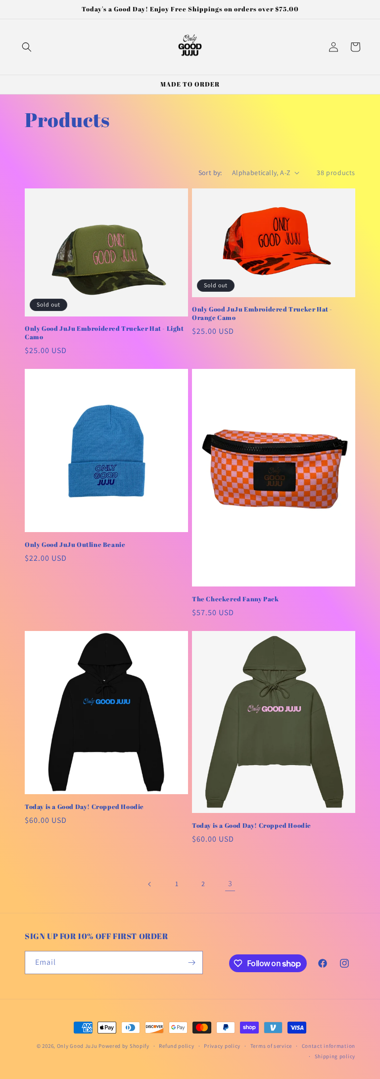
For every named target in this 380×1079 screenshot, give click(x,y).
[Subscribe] (191, 962)
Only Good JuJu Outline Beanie (75, 544)
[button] (27, 47)
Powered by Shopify (123, 1045)
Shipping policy (335, 1056)
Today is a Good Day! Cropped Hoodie (84, 807)
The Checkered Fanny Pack (235, 599)
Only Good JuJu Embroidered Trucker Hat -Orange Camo (262, 313)
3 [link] (230, 883)
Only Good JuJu (77, 1045)
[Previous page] (150, 884)
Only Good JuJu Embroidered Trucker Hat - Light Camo (104, 332)
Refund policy (176, 1045)
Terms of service (271, 1045)
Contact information (328, 1045)
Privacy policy (222, 1045)
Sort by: (210, 172)
